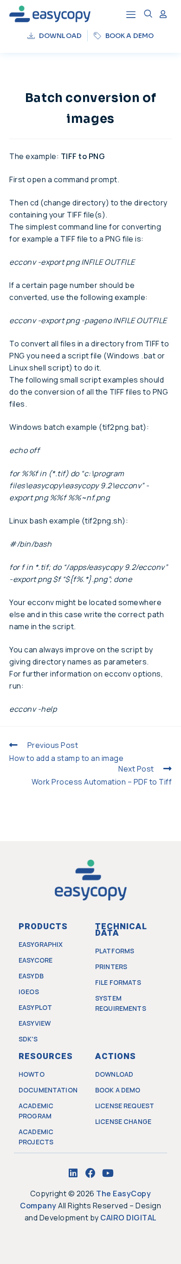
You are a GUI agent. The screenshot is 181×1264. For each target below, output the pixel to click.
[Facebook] (90, 1173)
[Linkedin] (73, 1173)
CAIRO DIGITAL (128, 1218)
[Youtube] (108, 1173)
